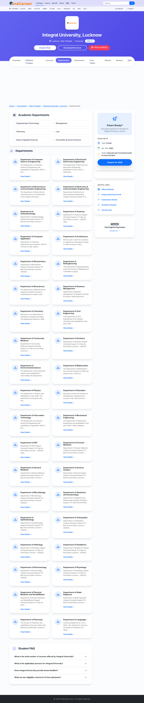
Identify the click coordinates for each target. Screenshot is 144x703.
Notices (119, 60)
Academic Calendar (109, 205)
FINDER (130, 9)
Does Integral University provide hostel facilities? (36, 670)
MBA (67, 3)
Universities (22, 106)
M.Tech (37, 9)
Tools (73, 3)
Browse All (114, 231)
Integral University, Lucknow (55, 106)
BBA (79, 9)
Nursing (67, 9)
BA (74, 9)
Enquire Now (45, 48)
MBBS (45, 9)
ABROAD (120, 9)
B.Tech (22, 9)
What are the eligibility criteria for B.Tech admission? (37, 677)
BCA (85, 9)
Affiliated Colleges (29, 61)
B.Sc (59, 9)
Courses (49, 60)
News (62, 3)
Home (11, 106)
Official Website (100, 47)
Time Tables (92, 61)
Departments (63, 60)
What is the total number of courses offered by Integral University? (44, 656)
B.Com (52, 9)
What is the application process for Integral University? (38, 663)
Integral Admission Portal (111, 194)
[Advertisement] (72, 88)
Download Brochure (72, 48)
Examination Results (109, 200)
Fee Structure (107, 210)
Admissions (79, 60)
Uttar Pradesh (35, 106)
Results (55, 3)
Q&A (130, 60)
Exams (47, 3)
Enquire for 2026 (114, 162)
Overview (16, 60)
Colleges (39, 3)
